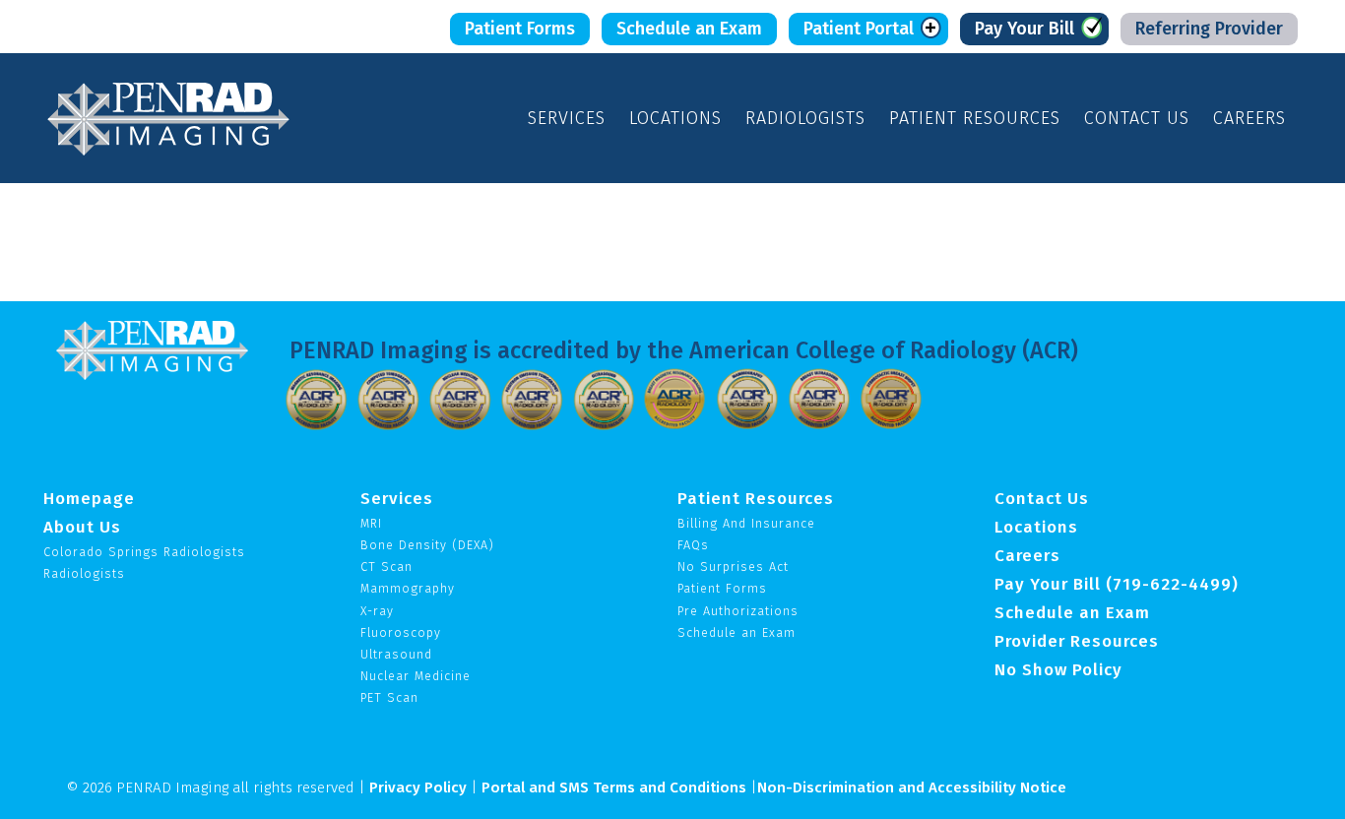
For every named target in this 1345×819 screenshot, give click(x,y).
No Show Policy (1058, 669)
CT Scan (386, 566)
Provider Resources (1076, 641)
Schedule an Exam (689, 28)
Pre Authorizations (738, 610)
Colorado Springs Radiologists (144, 551)
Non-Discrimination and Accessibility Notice (911, 787)
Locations (675, 118)
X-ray (377, 610)
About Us (82, 526)
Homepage (89, 498)
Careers (1249, 118)
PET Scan (389, 697)
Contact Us (1136, 118)
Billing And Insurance (746, 523)
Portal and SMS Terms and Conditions (613, 787)
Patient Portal (858, 28)
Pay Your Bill (1024, 28)
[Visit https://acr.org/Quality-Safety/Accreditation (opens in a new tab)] (316, 397)
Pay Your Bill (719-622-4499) (1116, 584)
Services (567, 118)
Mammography (407, 588)
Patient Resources (974, 118)
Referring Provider (1209, 28)
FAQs (693, 544)
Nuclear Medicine (415, 675)
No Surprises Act (733, 566)
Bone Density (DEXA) (427, 544)
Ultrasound (396, 654)
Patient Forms (520, 28)
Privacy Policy (418, 787)
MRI (371, 523)
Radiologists (805, 118)
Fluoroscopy (400, 632)
